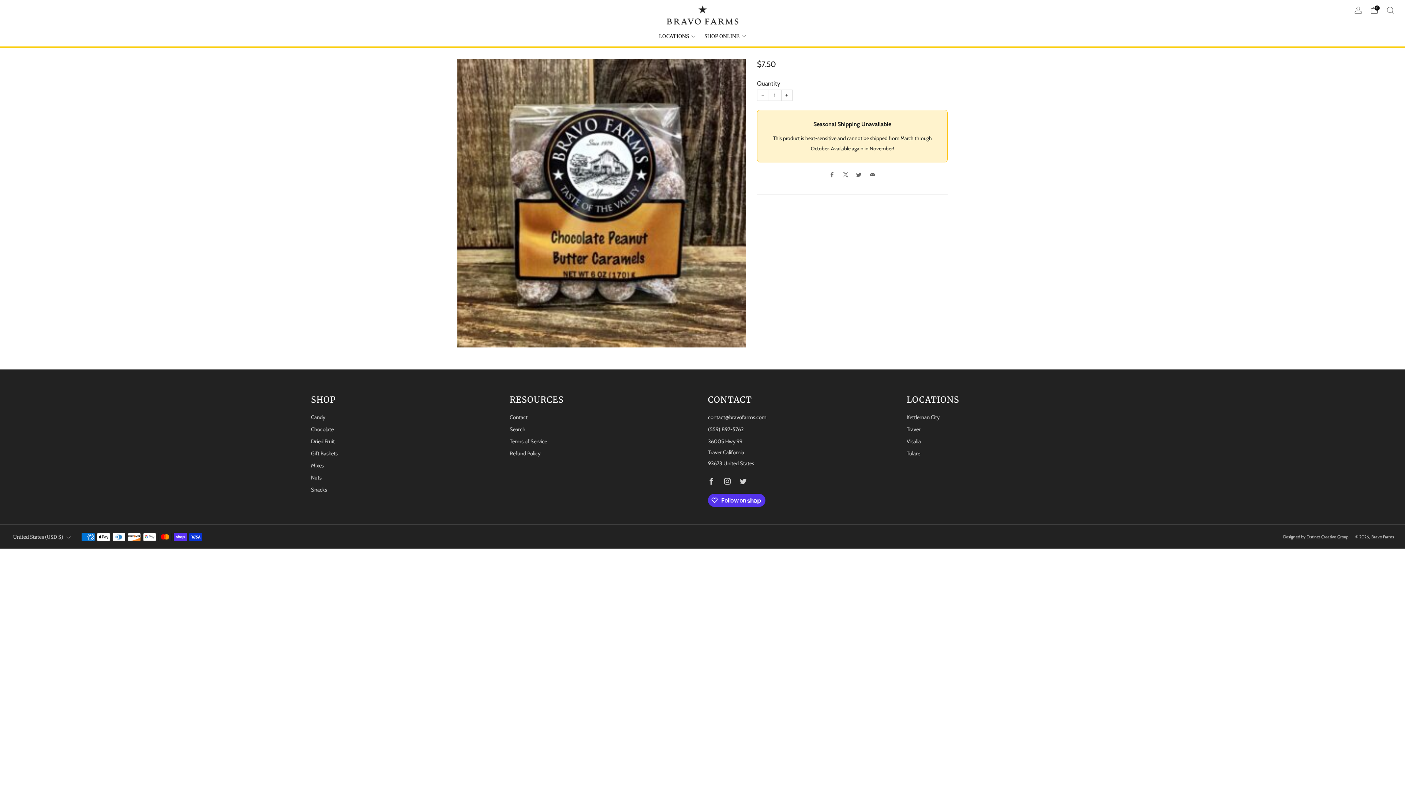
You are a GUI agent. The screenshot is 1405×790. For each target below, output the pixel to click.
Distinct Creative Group (1328, 536)
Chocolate (322, 429)
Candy (318, 417)
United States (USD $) (38, 537)
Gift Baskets (324, 453)
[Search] (1390, 10)
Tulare (913, 453)
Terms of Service (528, 441)
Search (517, 429)
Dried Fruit (323, 441)
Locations (674, 36)
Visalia (914, 441)
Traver (914, 429)
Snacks (319, 489)
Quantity (768, 83)
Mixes (317, 465)
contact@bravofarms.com (737, 417)
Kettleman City (923, 417)
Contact (519, 417)
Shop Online (721, 36)
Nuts (316, 477)
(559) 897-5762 (726, 429)
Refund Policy (525, 453)
